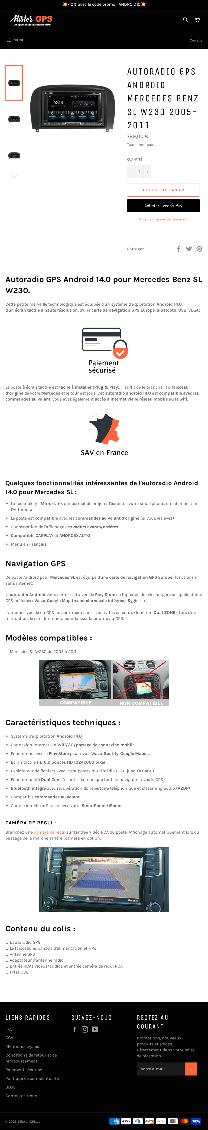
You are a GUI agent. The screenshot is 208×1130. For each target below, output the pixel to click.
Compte (196, 40)
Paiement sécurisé (23, 1069)
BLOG (10, 1087)
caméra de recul (49, 832)
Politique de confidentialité (32, 1078)
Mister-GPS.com (31, 1121)
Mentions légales (22, 1046)
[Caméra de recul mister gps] (104, 879)
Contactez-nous (21, 1095)
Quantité (134, 159)
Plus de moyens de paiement (163, 219)
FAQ (8, 1029)
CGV (9, 1037)
